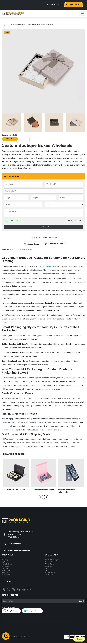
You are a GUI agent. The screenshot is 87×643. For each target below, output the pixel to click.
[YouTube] (4, 589)
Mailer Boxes (6, 574)
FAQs (47, 570)
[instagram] (14, 589)
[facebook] (29, 589)
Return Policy (49, 574)
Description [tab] (7, 250)
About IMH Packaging (52, 560)
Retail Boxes (5, 568)
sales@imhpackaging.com (19, 550)
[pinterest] (24, 589)
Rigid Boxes (5, 562)
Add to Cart (10, 139)
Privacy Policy (49, 564)
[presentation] (41, 497)
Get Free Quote (73, 5)
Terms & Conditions (51, 562)
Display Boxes (6, 570)
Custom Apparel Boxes (17, 24)
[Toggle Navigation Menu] (82, 13)
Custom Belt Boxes (16, 490)
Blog (46, 568)
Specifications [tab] (25, 250)
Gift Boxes (5, 572)
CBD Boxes (5, 566)
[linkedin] (19, 589)
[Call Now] (6, 636)
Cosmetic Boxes (7, 564)
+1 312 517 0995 (54, 5)
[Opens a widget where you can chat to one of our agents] (79, 639)
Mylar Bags (5, 560)
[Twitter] (9, 589)
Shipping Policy (50, 572)
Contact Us (48, 566)
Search (81, 601)
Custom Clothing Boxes (43, 490)
